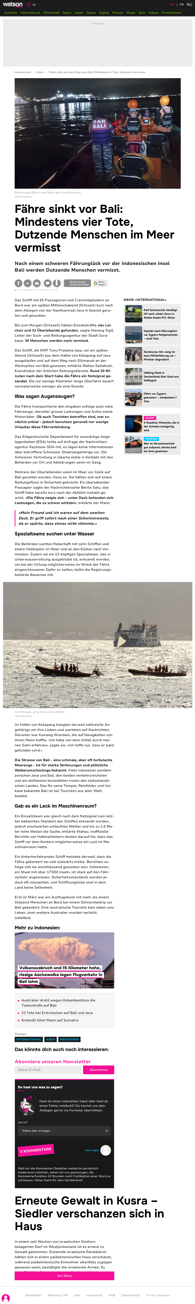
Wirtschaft (51, 13)
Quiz (141, 13)
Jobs (77, 1295)
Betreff (22, 1122)
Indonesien (69, 1039)
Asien (39, 72)
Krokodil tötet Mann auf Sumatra (50, 1020)
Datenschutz (130, 1295)
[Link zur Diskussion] (47, 283)
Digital (104, 13)
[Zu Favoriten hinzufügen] (57, 283)
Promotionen (171, 13)
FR (182, 4)
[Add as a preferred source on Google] (77, 283)
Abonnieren (99, 1070)
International (30, 13)
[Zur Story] (98, 1237)
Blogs (131, 13)
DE (172, 4)
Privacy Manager (158, 1295)
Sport (67, 13)
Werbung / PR (58, 1295)
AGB (112, 1295)
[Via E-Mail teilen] (37, 283)
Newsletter (33, 1295)
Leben (79, 13)
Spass (91, 13)
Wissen (118, 13)
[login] (6, 1298)
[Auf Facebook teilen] (18, 283)
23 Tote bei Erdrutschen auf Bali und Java (57, 1013)
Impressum (94, 1295)
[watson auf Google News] (100, 283)
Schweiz (11, 13)
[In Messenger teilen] (27, 283)
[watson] (13, 4)
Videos (153, 13)
